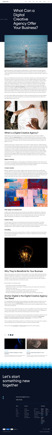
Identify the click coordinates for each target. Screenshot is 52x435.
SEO (34, 410)
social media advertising (14, 317)
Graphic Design (26, 414)
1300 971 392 (19, 399)
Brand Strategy (26, 410)
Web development (27, 417)
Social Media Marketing (37, 413)
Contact (17, 416)
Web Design (26, 416)
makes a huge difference (20, 86)
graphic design (28, 317)
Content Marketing (37, 417)
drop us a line (23, 325)
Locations (17, 413)
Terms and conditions (46, 431)
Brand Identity (26, 413)
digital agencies (17, 137)
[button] (29, 1)
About (17, 410)
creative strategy (19, 302)
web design (22, 317)
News (17, 414)
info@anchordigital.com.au (22, 397)
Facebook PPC (36, 416)
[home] (5, 1)
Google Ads (36, 414)
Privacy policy (41, 431)
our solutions (15, 325)
